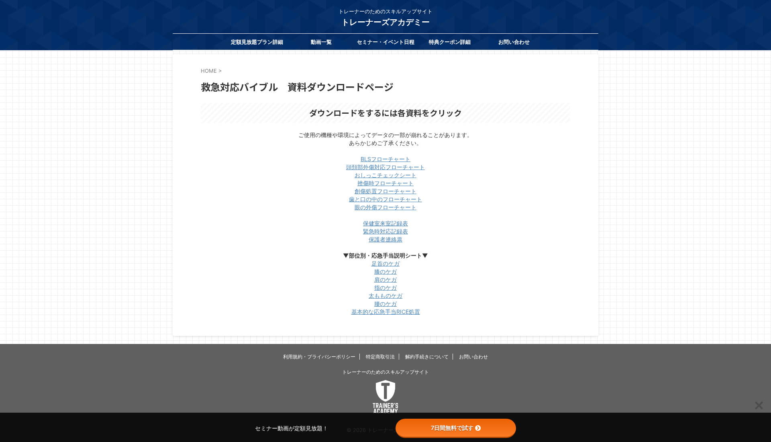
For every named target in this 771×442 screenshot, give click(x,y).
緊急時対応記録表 (385, 231)
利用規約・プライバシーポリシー (319, 357)
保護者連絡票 (385, 239)
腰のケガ (385, 303)
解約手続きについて (427, 357)
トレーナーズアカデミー (385, 22)
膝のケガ (385, 271)
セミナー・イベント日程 (385, 42)
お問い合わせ (514, 42)
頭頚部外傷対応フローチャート (385, 167)
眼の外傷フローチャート (385, 207)
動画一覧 (321, 42)
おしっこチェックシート (385, 175)
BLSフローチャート (385, 159)
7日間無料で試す (452, 427)
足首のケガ (385, 263)
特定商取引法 (380, 357)
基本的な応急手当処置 (385, 311)
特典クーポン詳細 (450, 42)
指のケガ (385, 287)
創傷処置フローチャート (385, 191)
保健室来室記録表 (385, 223)
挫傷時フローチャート (385, 183)
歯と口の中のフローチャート (385, 199)
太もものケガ (385, 295)
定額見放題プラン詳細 (257, 42)
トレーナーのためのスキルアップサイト (385, 372)
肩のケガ (385, 279)
